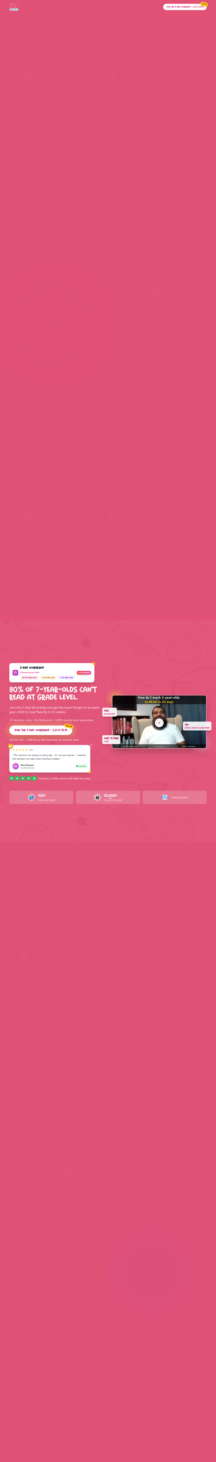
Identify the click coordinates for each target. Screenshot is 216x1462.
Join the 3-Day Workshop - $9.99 (43, 729)
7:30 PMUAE (66, 677)
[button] (159, 721)
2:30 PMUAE (48, 677)
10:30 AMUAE (29, 677)
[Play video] (159, 722)
